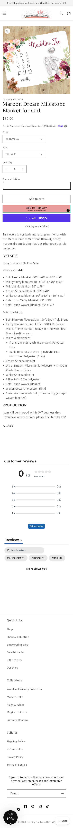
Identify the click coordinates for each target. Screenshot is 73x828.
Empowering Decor (32, 822)
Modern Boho (15, 697)
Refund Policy (15, 749)
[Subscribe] (62, 793)
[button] (4, 13)
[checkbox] (57, 558)
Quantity (7, 162)
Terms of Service (17, 764)
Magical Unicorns (17, 712)
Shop (10, 629)
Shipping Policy (16, 741)
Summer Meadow (17, 720)
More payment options (37, 226)
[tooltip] (68, 210)
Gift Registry (14, 660)
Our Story (12, 667)
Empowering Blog (17, 644)
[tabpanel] (36, 576)
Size (5, 147)
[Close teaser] (18, 809)
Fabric (6, 132)
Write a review (36, 526)
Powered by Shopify (48, 822)
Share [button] (9, 425)
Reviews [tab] (14, 540)
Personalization (11, 179)
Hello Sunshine (15, 704)
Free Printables (16, 652)
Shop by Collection (18, 637)
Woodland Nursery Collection (24, 689)
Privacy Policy (15, 757)
